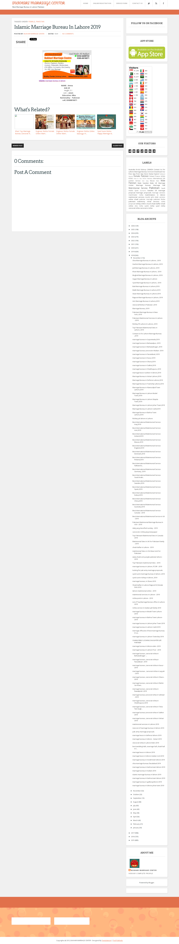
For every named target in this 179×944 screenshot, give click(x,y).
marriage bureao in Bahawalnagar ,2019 (147, 347)
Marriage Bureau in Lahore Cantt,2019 (146, 409)
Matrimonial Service (138, 188)
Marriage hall (159, 185)
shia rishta (139, 206)
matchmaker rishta (136, 195)
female (31, 21)
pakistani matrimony (137, 201)
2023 (133, 237)
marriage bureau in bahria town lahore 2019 (148, 767)
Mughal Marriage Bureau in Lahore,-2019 (147, 275)
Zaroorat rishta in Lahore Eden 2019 (145, 743)
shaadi (148, 204)
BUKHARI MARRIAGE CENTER (38, 3)
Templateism (106, 940)
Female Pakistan (141, 176)
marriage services (158, 193)
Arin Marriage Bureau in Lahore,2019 (145, 301)
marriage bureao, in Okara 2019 (144, 581)
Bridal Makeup (141, 169)
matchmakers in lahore (155, 195)
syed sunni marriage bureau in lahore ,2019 (148, 574)
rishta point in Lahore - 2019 (142, 598)
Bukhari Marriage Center (34, 34)
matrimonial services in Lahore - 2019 (146, 594)
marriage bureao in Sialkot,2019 (144, 365)
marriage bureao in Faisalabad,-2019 (146, 354)
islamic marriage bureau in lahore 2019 (146, 774)
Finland (151, 176)
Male (157, 181)
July (134, 805)
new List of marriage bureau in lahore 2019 (148, 728)
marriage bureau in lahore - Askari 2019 (147, 739)
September (137, 798)
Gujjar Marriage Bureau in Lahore (144, 279)
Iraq (147, 181)
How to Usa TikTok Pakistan (143, 178)
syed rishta (160, 206)
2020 (133, 248)
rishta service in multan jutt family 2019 (146, 608)
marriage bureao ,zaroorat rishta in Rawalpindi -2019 (145, 690)
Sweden (150, 190)
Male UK (153, 183)
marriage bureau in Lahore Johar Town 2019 (148, 623)
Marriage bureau (143, 185)
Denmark (150, 172)
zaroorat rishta (134, 208)
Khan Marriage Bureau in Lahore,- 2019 (146, 271)
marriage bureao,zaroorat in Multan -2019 (147, 350)
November (137, 791)
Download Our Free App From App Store (147, 173)
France (157, 176)
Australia (132, 169)
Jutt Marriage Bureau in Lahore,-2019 (145, 268)
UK (156, 190)
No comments (68, 34)
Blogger (151, 882)
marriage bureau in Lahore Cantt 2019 (146, 627)
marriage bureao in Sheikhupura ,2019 (146, 369)
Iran (143, 181)
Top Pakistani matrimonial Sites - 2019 (146, 563)
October (136, 794)
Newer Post (18, 146)
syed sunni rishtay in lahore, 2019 (144, 577)
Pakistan (40, 21)
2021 (133, 244)
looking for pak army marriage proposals (147, 570)
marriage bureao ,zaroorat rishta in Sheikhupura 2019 (145, 702)
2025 (133, 229)
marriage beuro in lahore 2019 (143, 752)
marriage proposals (143, 193)
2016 (133, 836)
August (136, 802)
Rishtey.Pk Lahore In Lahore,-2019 (144, 324)
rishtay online (141, 204)
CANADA (150, 169)
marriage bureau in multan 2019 (144, 771)
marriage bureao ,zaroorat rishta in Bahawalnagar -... (145, 654)
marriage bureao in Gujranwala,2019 (146, 339)
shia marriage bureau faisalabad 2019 (146, 763)
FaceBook (163, 3)
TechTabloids (118, 940)
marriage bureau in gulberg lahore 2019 (147, 782)
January (136, 828)
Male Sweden (143, 183)
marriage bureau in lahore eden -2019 (146, 646)
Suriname (143, 190)
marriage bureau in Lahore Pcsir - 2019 (146, 650)
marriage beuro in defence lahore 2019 (146, 735)
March (135, 820)
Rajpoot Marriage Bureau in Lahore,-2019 (147, 297)
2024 (133, 233)
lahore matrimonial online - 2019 (144, 591)
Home (85, 3)
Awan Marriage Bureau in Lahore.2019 (146, 294)
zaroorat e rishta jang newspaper (144, 532)
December (137, 258)
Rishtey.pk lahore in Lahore (142, 418)
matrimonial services (136, 197)
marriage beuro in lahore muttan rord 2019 (148, 756)
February (136, 824)
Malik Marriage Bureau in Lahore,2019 (146, 290)
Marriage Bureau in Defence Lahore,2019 (147, 380)
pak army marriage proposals (143, 732)
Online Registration (102, 3)
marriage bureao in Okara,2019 (143, 361)
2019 (133, 251)
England (156, 174)
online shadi (133, 199)
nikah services (160, 197)
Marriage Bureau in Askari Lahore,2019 (146, 376)
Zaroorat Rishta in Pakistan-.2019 (144, 305)
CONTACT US (137, 3)
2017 (133, 833)
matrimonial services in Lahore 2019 (145, 724)
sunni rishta (149, 206)
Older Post (117, 146)
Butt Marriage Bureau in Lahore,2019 (145, 286)
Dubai (151, 174)
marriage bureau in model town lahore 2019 (148, 760)
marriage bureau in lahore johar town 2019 (148, 785)
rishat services (153, 201)
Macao (152, 181)
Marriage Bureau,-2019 (140, 308)
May (135, 813)
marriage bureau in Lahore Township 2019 (148, 636)
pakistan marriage (145, 199)
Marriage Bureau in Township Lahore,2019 (148, 384)
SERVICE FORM (121, 3)
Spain (136, 190)
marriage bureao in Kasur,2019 (143, 358)
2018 (133, 255)
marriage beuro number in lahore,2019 (146, 373)
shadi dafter (156, 204)
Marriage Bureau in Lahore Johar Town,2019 (148, 405)
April (135, 817)
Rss (156, 3)
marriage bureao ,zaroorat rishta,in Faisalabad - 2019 (145, 660)
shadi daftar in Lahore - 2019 (143, 547)
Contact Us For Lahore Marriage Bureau (147, 170)
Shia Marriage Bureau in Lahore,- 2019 (146, 260)
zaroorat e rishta (146, 208)
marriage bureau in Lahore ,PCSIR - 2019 (147, 566)
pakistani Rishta (159, 199)
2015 (133, 840)
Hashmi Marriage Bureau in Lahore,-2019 (147, 264)
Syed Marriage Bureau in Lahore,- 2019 (146, 283)
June (135, 809)
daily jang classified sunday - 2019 (145, 528)
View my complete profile (141, 873)
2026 (133, 226)
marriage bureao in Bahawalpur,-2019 (146, 343)
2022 (133, 240)
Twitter (149, 3)
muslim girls (149, 197)
